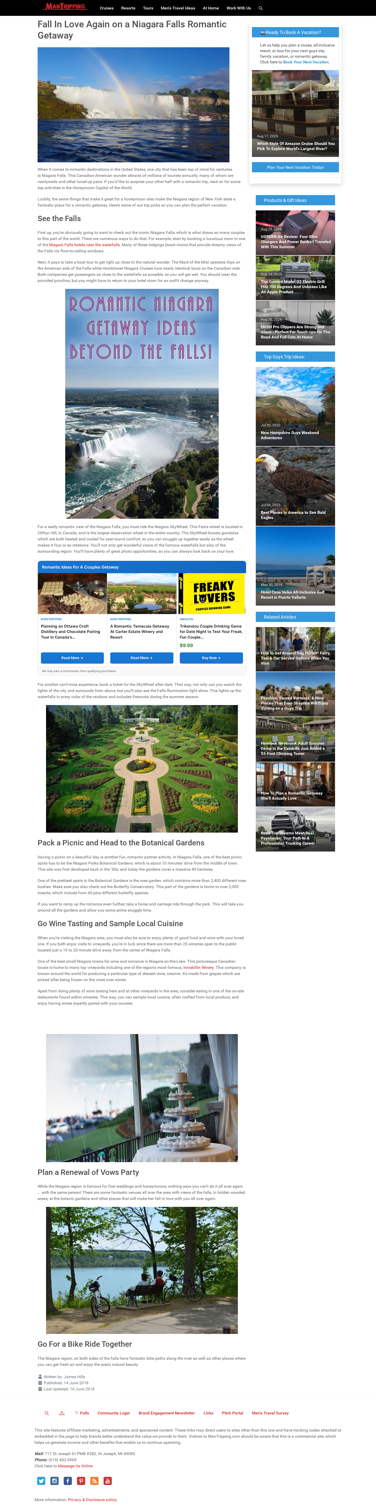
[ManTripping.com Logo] (65, 6)
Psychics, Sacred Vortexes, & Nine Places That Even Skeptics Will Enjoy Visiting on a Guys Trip (294, 681)
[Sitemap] (63, 1413)
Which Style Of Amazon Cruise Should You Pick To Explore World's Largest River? (294, 76)
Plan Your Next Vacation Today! (295, 167)
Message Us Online (75, 1466)
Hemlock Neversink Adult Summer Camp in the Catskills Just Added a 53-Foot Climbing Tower (295, 726)
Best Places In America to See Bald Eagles (293, 449)
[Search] (261, 8)
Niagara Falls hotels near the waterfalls (84, 244)
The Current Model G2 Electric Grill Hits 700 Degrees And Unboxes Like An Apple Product (295, 264)
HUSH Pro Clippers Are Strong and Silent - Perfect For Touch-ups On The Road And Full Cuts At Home (293, 309)
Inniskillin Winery (198, 967)
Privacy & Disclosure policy (92, 1499)
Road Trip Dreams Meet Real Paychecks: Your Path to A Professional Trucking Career (295, 813)
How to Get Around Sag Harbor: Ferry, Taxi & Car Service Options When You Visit (295, 633)
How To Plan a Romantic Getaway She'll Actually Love (292, 768)
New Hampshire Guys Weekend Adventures (294, 369)
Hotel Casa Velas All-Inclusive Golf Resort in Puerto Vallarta (295, 532)
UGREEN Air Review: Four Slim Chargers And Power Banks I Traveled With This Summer (291, 219)
